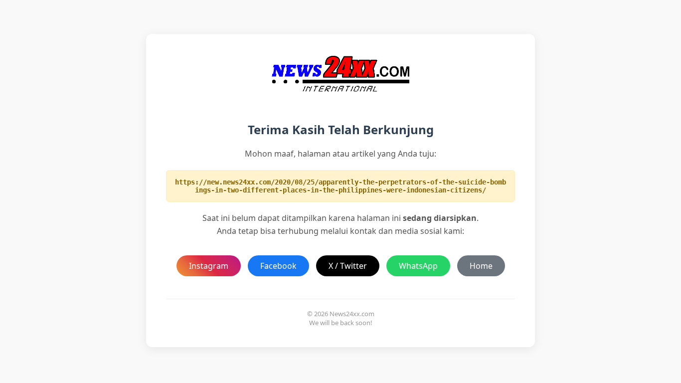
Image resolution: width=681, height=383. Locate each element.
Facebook (278, 265)
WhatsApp (418, 265)
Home (481, 265)
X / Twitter (348, 265)
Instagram (208, 265)
